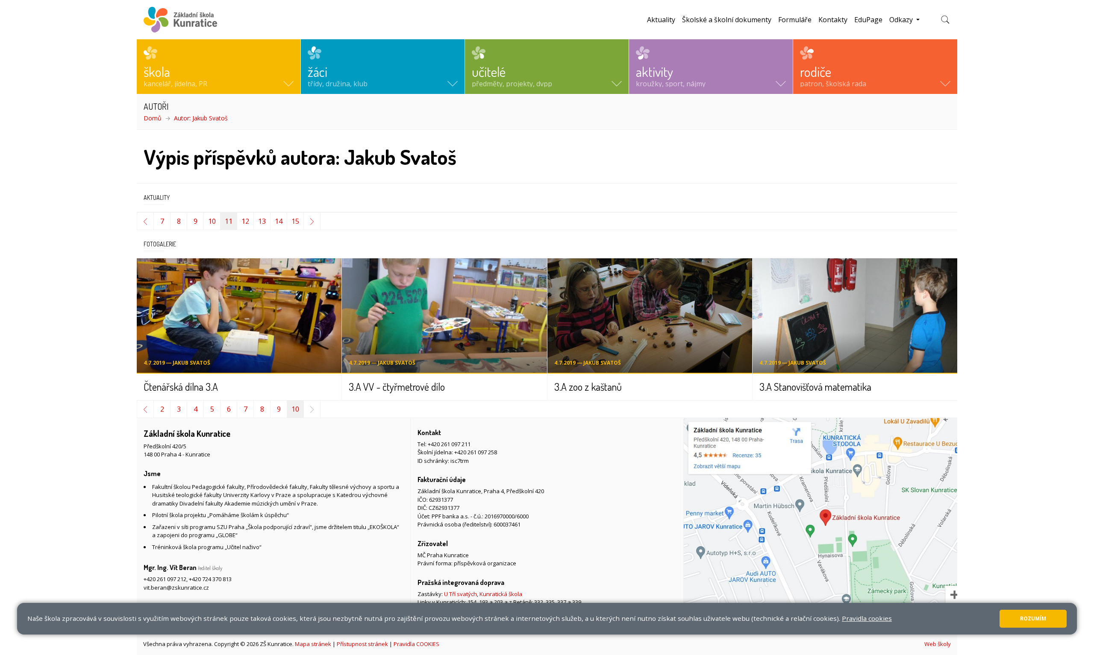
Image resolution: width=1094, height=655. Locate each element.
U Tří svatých (460, 594)
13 (262, 221)
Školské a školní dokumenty (726, 19)
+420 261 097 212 (165, 579)
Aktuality (661, 19)
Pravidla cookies (867, 618)
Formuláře (795, 19)
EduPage (868, 19)
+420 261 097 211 (449, 444)
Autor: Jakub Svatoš (201, 118)
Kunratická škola (500, 594)
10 (212, 221)
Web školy (937, 644)
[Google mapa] (820, 525)
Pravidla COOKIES (416, 644)
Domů (153, 118)
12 (245, 221)
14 (278, 221)
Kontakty (832, 19)
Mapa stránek (313, 644)
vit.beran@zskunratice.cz (176, 587)
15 (295, 221)
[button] (218, 66)
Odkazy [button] (902, 19)
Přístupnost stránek (362, 644)
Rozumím (1033, 618)
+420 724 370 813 (210, 579)
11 (228, 221)
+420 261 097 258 (475, 452)
